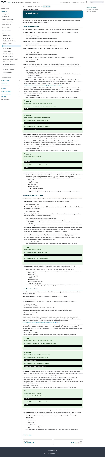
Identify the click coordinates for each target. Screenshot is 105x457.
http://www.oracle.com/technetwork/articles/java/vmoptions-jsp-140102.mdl (43, 85)
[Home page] (24, 6)
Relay (38, 2)
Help (9, 2)
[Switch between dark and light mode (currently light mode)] (86, 2)
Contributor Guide (52, 450)
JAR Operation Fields (91, 11)
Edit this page (28, 435)
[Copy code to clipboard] (80, 110)
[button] (11, 11)
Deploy (34, 2)
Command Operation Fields (92, 9)
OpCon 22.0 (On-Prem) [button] (17, 2)
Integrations (28, 2)
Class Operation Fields (91, 7)
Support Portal (75, 2)
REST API (82, 2)
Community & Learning (65, 2)
